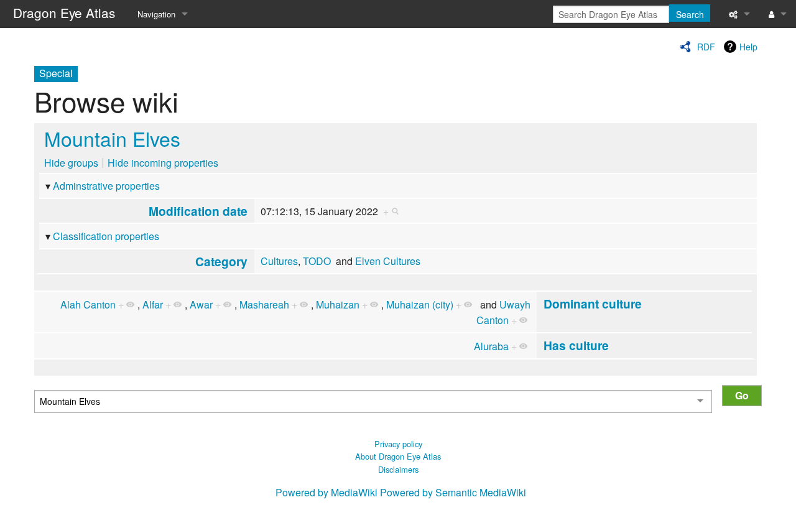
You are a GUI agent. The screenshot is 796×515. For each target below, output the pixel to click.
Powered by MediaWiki (326, 492)
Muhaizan (337, 304)
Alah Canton (88, 304)
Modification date (198, 211)
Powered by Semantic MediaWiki (453, 492)
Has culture (576, 345)
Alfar (152, 304)
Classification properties (106, 236)
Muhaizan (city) (419, 304)
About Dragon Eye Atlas (398, 456)
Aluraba (491, 346)
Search (690, 14)
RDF (706, 46)
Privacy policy (398, 444)
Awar (201, 304)
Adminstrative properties (106, 186)
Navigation (156, 14)
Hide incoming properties (163, 162)
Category (221, 261)
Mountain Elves (112, 138)
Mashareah (264, 304)
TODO (317, 261)
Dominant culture (593, 303)
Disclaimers (398, 469)
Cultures (279, 261)
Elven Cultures (387, 261)
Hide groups (71, 162)
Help (748, 46)
